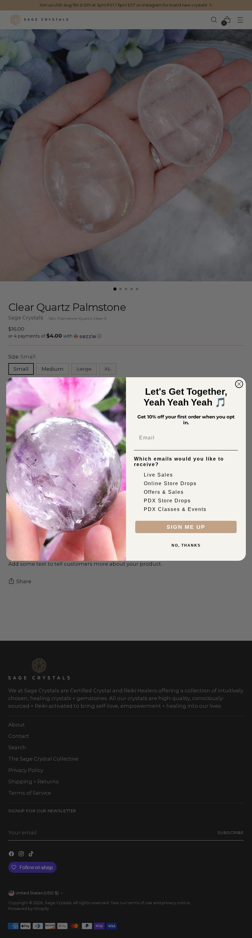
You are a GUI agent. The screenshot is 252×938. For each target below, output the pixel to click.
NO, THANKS (186, 545)
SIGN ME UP (186, 527)
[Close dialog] (239, 384)
